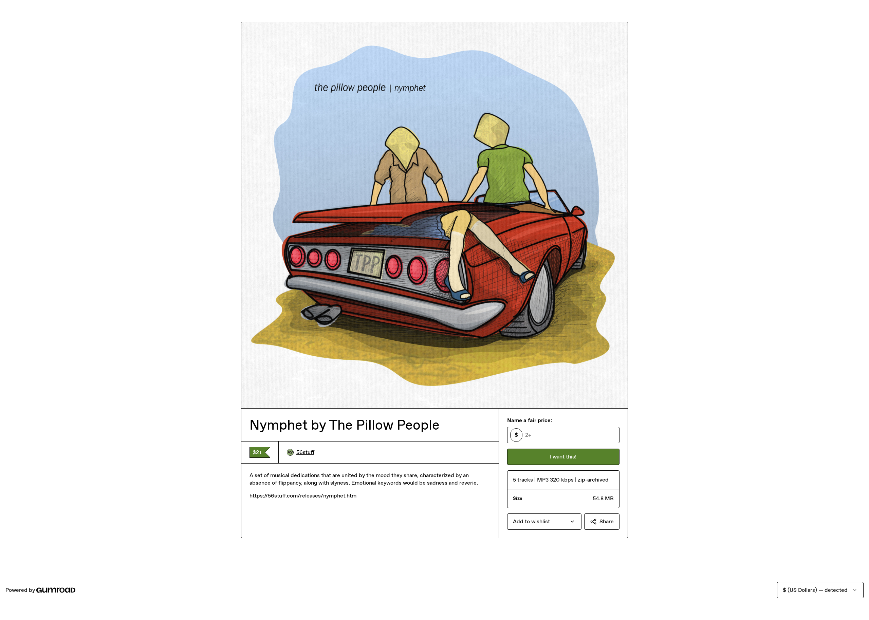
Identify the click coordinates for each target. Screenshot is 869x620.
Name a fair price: (529, 420)
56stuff (305, 452)
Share (606, 521)
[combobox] (544, 521)
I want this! (563, 456)
